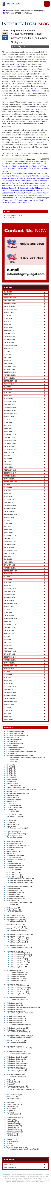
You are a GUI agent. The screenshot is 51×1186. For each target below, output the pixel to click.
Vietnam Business (13, 1104)
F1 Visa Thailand (12, 785)
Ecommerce (11, 779)
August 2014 (9, 574)
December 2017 (10, 473)
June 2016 (8, 523)
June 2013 (8, 612)
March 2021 (8, 363)
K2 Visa (32, 176)
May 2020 (7, 393)
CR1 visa (26, 107)
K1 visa (16, 64)
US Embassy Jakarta (17, 999)
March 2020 (8, 399)
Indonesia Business (14, 799)
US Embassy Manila (17, 1042)
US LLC (12, 904)
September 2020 (10, 381)
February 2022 (10, 330)
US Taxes (10, 1080)
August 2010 (9, 669)
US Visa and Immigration (23, 200)
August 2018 (9, 452)
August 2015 (9, 553)
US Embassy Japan (13, 1005)
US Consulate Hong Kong (19, 957)
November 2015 (10, 544)
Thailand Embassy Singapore (20, 882)
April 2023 (8, 295)
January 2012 (9, 627)
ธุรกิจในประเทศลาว (13, 1126)
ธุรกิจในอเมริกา (15, 1135)
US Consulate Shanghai (18, 961)
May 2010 (7, 678)
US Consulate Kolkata (18, 990)
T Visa (9, 861)
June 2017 (8, 488)
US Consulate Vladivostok (19, 1048)
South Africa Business (15, 859)
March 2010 (8, 684)
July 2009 (7, 707)
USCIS (39, 84)
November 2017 (10, 476)
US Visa (9, 1084)
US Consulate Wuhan (17, 965)
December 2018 (10, 440)
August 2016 (9, 517)
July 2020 (7, 387)
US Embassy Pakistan (14, 1030)
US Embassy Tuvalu (17, 980)
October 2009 (9, 698)
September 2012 (10, 618)
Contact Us (11, 217)
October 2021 (9, 342)
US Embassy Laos (13, 1009)
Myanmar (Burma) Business (16, 845)
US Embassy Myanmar (34, 190)
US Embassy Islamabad (18, 1031)
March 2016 (8, 532)
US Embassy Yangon (41, 198)
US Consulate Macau (17, 959)
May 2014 (7, 583)
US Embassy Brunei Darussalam (18, 934)
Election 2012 (11, 783)
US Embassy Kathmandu (24, 188)
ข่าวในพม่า (10, 1112)
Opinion (9, 853)
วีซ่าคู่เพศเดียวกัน (12, 1141)
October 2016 (9, 511)
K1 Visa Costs (34, 164)
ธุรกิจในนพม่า (14, 1114)
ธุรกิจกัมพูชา (11, 1120)
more (46, 159)
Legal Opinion (12, 832)
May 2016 (7, 526)
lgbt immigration (12, 836)
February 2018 (10, 470)
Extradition (14, 1098)
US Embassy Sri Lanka (15, 1059)
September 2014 (10, 571)
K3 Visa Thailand (32, 166)
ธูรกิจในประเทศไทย (13, 1130)
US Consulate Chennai (18, 986)
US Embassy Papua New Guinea (18, 1035)
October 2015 (9, 547)
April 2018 (8, 464)
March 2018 (8, 467)
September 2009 (10, 701)
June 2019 (8, 422)
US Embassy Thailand (18, 1087)
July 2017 (7, 485)
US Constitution (12, 910)
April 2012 (8, 621)
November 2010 (10, 660)
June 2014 (8, 580)
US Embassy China (13, 951)
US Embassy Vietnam (24, 198)
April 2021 (8, 360)
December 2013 (10, 594)
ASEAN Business (13, 739)
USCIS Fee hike (34, 169)
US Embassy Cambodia (33, 183)
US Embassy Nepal (13, 1022)
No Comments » (23, 203)
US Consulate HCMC (10, 181)
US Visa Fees (12, 169)
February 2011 (10, 651)
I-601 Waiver (11, 795)
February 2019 (10, 434)
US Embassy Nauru (17, 974)
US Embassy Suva (16, 976)
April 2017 (8, 494)
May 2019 (7, 425)
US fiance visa (36, 62)
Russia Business (12, 857)
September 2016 (10, 514)
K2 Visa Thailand (42, 176)
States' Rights (15, 911)
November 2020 (10, 375)
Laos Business (12, 824)
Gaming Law (11, 791)
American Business (13, 733)
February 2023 (10, 298)
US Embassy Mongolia (15, 1020)
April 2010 (8, 681)
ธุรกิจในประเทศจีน (13, 1124)
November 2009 (10, 695)
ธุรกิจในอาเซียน (12, 1128)
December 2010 (10, 657)
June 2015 (8, 559)
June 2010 (8, 675)
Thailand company (13, 867)
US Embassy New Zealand (16, 1028)
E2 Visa (9, 767)
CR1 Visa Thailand (39, 161)
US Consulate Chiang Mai (39, 178)
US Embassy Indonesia (37, 186)
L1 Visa (9, 822)
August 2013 (9, 606)
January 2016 (9, 538)
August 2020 (9, 384)
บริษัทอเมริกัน (11, 1134)
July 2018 (7, 455)
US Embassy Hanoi (17, 1071)
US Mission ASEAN (17, 1076)
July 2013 (7, 609)
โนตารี (9, 1145)
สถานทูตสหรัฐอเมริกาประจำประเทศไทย (23, 1149)
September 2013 (10, 603)
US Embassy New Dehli (23, 193)
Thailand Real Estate (14, 892)
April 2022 (8, 324)
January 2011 (9, 654)
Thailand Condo (12, 873)
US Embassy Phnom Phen (19, 947)
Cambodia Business (14, 747)
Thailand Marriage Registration (18, 886)
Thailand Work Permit (14, 896)
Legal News (11, 826)
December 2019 (10, 408)
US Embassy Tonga (17, 978)
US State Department (14, 1074)
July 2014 (7, 577)
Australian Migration (14, 743)
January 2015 (9, 565)
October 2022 (9, 307)
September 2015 (10, 550)
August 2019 (9, 416)
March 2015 (8, 562)
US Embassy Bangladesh (15, 929)
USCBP (12, 759)
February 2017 (10, 500)
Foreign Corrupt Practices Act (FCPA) (20, 789)
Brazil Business (12, 745)
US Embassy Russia (14, 1046)
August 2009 (9, 704)
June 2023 (8, 292)
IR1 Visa (5, 164)
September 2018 (10, 449)
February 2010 (10, 687)
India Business (12, 797)
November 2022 (10, 304)
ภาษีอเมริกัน (11, 1139)
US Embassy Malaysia (16, 190)
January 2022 (9, 333)
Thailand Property (13, 890)
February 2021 (10, 366)
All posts (8, 1164)
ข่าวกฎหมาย (11, 1110)
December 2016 (10, 505)
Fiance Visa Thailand (25, 173)
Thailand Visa (11, 894)
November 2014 (10, 568)
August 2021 (9, 348)
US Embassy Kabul (17, 921)
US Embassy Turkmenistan (16, 1063)
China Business (12, 749)
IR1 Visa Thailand (15, 164)
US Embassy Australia (14, 925)
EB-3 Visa (10, 773)
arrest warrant (11, 737)
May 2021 (7, 357)
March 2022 (8, 327)
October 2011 (9, 630)
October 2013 (9, 600)
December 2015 (10, 541)
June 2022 (8, 318)
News (26, 178)
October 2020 (9, 378)
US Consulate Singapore (27, 181)
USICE (12, 761)
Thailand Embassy (13, 877)
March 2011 (8, 648)
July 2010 (7, 672)
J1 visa (9, 803)
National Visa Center (39, 137)
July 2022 (7, 316)
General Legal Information (16, 793)
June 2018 (8, 458)
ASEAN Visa (11, 741)
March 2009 (8, 719)
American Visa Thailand (19, 156)
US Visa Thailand (39, 200)
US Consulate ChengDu (18, 953)
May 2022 (7, 321)
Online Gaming (12, 851)
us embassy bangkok (14, 927)
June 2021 (8, 354)
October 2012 (9, 615)
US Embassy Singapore (33, 195)
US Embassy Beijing (17, 967)
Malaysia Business (13, 841)
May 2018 (7, 461)
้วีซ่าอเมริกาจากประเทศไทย (15, 1147)
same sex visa (15, 837)
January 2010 (9, 689)
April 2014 (8, 586)
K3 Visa (35, 91)
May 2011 (7, 642)
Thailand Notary (12, 888)
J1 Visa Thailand (12, 805)
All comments (10, 1167)
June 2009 (8, 710)
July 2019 (7, 419)
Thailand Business (13, 865)
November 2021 (10, 339)
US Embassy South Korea (16, 1057)
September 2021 (10, 345)
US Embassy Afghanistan (16, 919)
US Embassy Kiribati (17, 972)
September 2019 (10, 413)
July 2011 (7, 636)
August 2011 (9, 633)
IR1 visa (37, 107)
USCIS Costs (22, 169)
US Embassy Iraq (13, 1003)
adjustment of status (40, 119)
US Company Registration (19, 902)
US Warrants (11, 1097)
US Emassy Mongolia (14, 917)
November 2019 (10, 410)
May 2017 (7, 491)
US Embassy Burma (16, 183)
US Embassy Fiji (12, 970)
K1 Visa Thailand (12, 166)
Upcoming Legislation (14, 898)
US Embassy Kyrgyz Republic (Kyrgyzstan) (22, 1007)
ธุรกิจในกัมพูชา (11, 1122)
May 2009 (7, 713)
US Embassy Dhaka (17, 930)
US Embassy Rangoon (15, 195)
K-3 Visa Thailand (13, 807)
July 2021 (7, 351)
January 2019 (9, 437)
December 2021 (10, 336)
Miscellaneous (12, 843)
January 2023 (9, 301)
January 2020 (9, 405)
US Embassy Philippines (15, 1041)
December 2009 (10, 692)
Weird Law (12, 203)
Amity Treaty (14, 869)
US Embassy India (21, 186)
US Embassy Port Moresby (19, 1037)
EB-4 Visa (10, 775)
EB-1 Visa (10, 769)
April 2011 (8, 645)
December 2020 (10, 372)
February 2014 (10, 589)
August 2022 (9, 313)
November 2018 (10, 443)
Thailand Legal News (17, 828)
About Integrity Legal (14, 215)
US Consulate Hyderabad (19, 988)
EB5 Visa (10, 777)
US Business (11, 900)
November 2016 (10, 508)
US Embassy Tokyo (13, 1061)
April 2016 (8, 529)
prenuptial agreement (14, 855)
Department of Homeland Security (19, 755)
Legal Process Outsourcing (16, 834)
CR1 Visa (28, 161)
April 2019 (8, 428)
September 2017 (10, 482)
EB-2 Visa (10, 771)
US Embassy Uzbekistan (15, 1065)
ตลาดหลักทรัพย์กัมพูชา (14, 1118)
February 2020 (10, 402)
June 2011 (8, 639)
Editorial (10, 781)
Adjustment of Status (14, 731)
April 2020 (8, 396)
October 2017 (9, 479)
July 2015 (7, 556)
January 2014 (9, 592)
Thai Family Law (12, 863)
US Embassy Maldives (14, 1016)
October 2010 (9, 663)
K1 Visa (26, 164)
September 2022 (10, 310)
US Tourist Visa (7, 200)
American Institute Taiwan (16, 735)
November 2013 (10, 597)
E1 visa (9, 765)
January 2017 (9, 502)
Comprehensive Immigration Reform (20, 751)
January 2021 (9, 369)
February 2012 (10, 624)
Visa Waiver (11, 1106)
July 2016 (7, 520)
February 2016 (10, 535)
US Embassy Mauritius (15, 1018)
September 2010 (10, 666)
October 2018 (9, 446)
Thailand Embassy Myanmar (20, 880)
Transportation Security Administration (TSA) (26, 757)
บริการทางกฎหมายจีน (14, 1132)
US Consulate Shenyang (18, 963)
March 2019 (8, 431)
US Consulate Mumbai (18, 992)
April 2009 (8, 716)
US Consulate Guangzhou (19, 955)
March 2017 (8, 497)
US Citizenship (12, 908)
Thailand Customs (13, 875)
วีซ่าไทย (9, 1143)
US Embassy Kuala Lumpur (20, 1013)
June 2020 (8, 390)
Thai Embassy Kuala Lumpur (20, 878)
